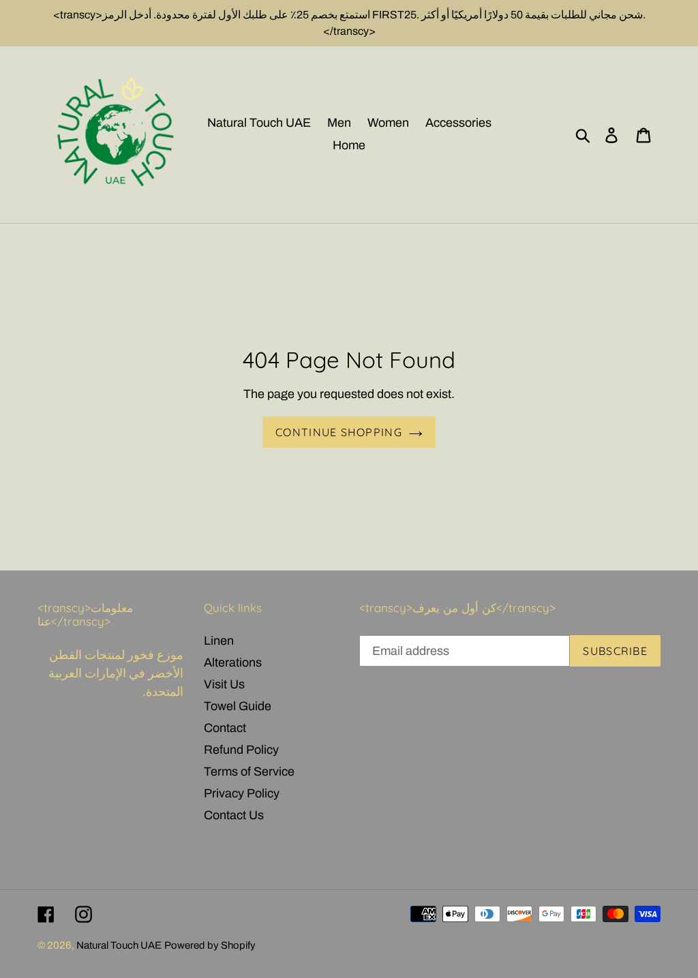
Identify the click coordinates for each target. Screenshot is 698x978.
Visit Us (224, 684)
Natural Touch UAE (119, 945)
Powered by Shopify (210, 945)
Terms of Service (249, 771)
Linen (219, 640)
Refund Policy (241, 750)
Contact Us (234, 815)
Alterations (233, 662)
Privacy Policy (241, 793)
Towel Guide (237, 706)
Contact (225, 728)
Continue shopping (338, 432)
